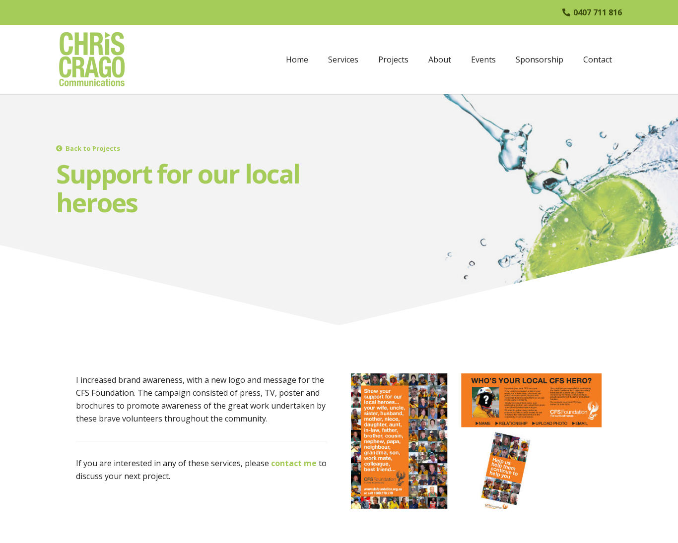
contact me (294, 463)
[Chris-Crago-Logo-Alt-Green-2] (92, 59)
